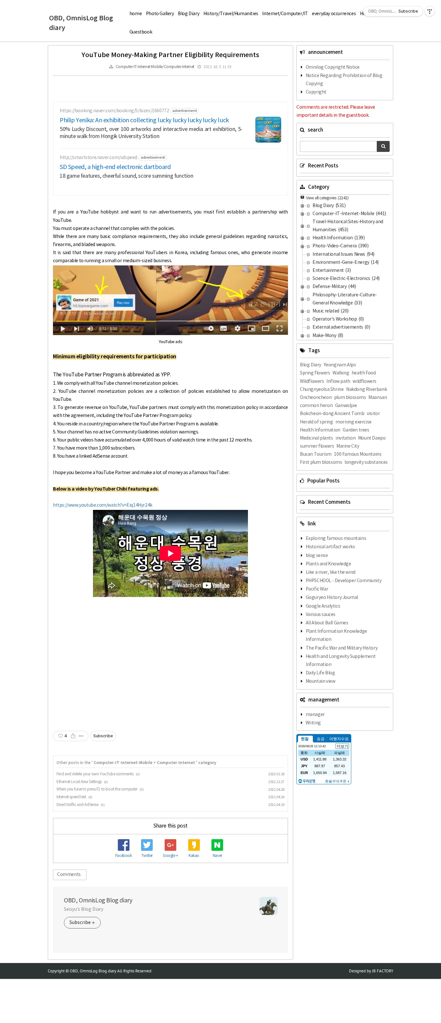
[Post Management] (81, 736)
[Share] (73, 736)
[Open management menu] (430, 11)
